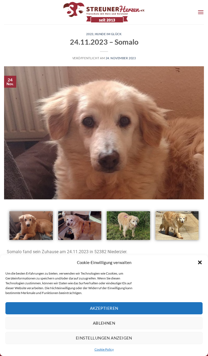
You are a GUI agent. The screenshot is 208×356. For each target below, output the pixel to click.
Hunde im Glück (108, 34)
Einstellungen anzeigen (104, 337)
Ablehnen (104, 323)
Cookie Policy (104, 349)
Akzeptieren (104, 308)
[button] (200, 262)
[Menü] (200, 12)
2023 (89, 34)
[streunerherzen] (104, 12)
